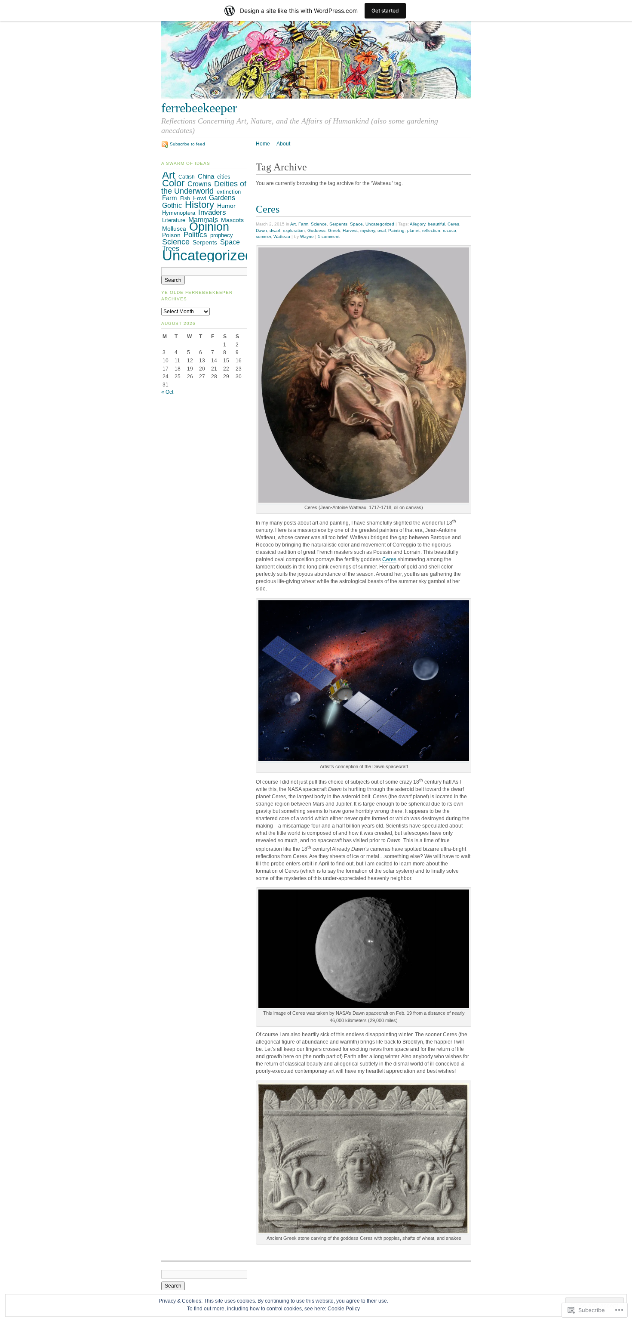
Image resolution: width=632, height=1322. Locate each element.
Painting (396, 230)
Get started (385, 10)
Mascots (232, 220)
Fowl (199, 198)
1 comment (329, 236)
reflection (431, 230)
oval (381, 230)
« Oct (167, 392)
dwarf (275, 230)
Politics (195, 235)
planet (413, 230)
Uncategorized (379, 224)
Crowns (199, 184)
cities (223, 177)
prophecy (221, 235)
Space (356, 224)
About (283, 144)
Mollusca (174, 228)
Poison (171, 235)
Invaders (212, 212)
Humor (226, 206)
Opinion (209, 226)
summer (263, 236)
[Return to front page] (316, 97)
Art (293, 224)
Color (173, 183)
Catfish (186, 177)
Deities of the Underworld (203, 187)
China (206, 176)
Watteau (281, 236)
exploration (294, 230)
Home (263, 144)
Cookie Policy (344, 1309)
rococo (449, 230)
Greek (334, 230)
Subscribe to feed (187, 144)
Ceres (267, 209)
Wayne (307, 236)
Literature (173, 220)
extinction (229, 191)
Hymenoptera (178, 213)
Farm (303, 224)
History (199, 204)
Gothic (172, 205)
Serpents (338, 224)
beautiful (436, 224)
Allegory (417, 224)
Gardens (222, 197)
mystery (367, 230)
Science (319, 224)
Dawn (261, 230)
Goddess (316, 230)
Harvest (350, 230)
